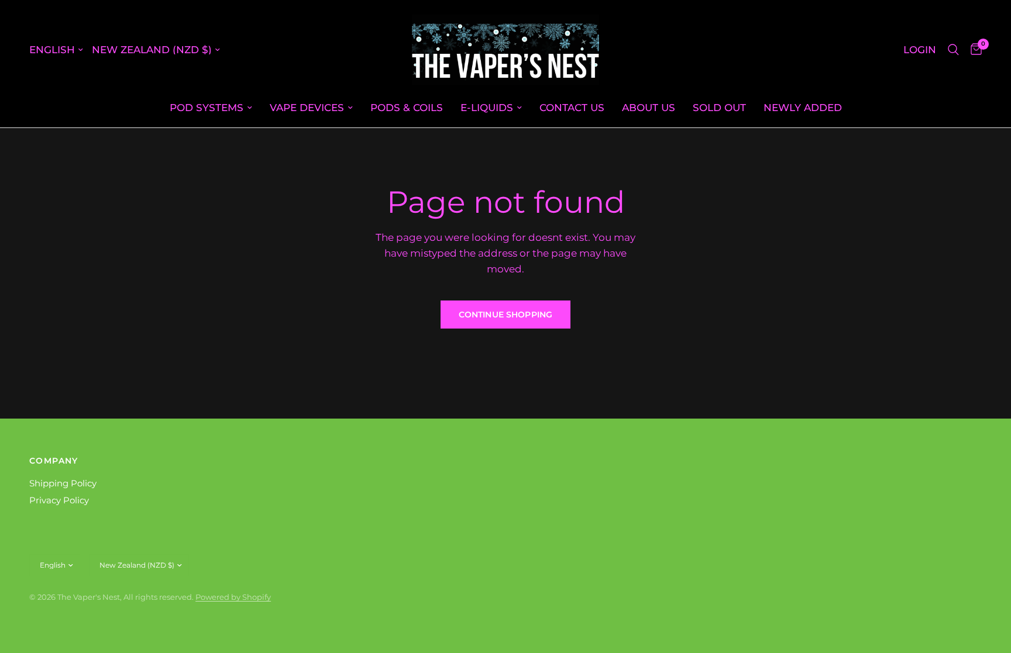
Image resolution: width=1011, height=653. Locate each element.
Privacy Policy (59, 500)
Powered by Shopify (233, 597)
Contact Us (571, 107)
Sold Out (719, 107)
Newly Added (803, 107)
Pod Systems (206, 107)
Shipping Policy (63, 483)
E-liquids (486, 107)
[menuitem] (211, 108)
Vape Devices (307, 107)
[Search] (953, 50)
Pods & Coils (406, 107)
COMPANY (53, 461)
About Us (648, 107)
